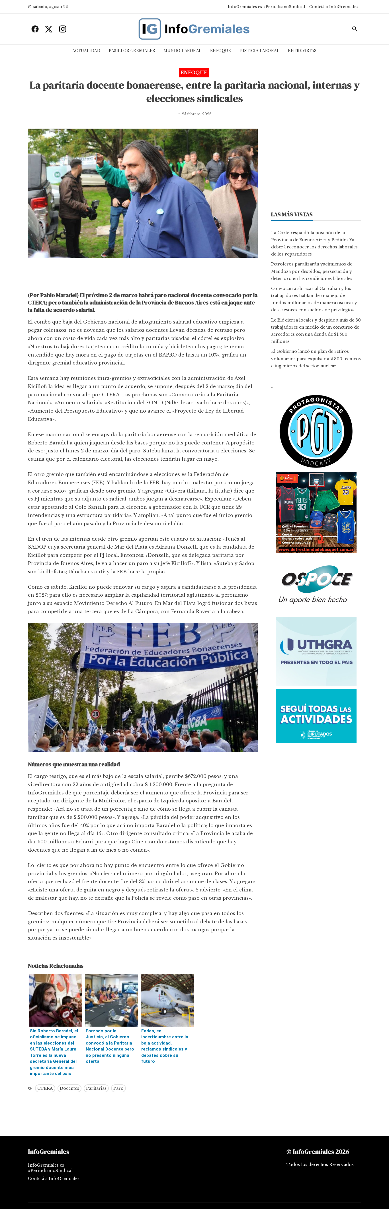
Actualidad (86, 50)
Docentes (69, 1088)
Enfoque (220, 50)
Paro (118, 1088)
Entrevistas (302, 50)
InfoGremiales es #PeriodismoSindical (266, 6)
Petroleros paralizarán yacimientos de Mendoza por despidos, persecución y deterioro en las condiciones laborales (311, 271)
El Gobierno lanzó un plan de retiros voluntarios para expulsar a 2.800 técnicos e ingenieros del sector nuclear (316, 358)
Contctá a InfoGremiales (333, 6)
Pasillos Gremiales (132, 50)
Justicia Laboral (259, 50)
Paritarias (96, 1088)
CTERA (45, 1088)
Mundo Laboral (182, 50)
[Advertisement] (143, 276)
